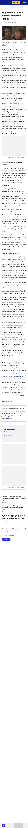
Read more (6, 432)
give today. (9, 418)
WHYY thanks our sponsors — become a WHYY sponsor (14, 157)
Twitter (11, 401)
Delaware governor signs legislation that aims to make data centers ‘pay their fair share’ (13, 507)
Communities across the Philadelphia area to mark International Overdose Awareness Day (14, 498)
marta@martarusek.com (11, 437)
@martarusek (9, 435)
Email (14, 401)
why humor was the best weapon (11, 376)
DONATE (16, 2)
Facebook (8, 401)
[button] (3, 825)
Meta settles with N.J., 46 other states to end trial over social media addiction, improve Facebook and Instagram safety (13, 517)
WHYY (6, 2)
